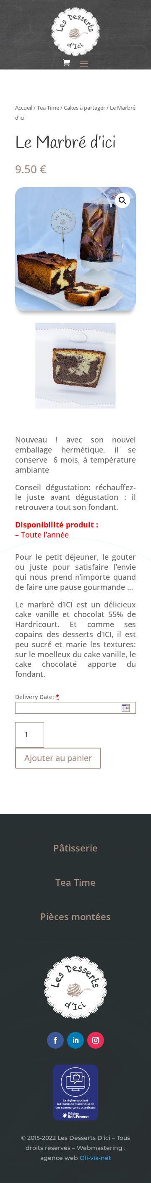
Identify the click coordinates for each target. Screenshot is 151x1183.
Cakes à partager (84, 107)
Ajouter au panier (58, 758)
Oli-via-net (95, 1158)
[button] (122, 200)
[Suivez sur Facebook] (55, 1040)
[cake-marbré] (75, 406)
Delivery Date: (34, 697)
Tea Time (48, 107)
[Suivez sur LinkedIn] (75, 1040)
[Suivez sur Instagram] (95, 1040)
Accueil (23, 107)
